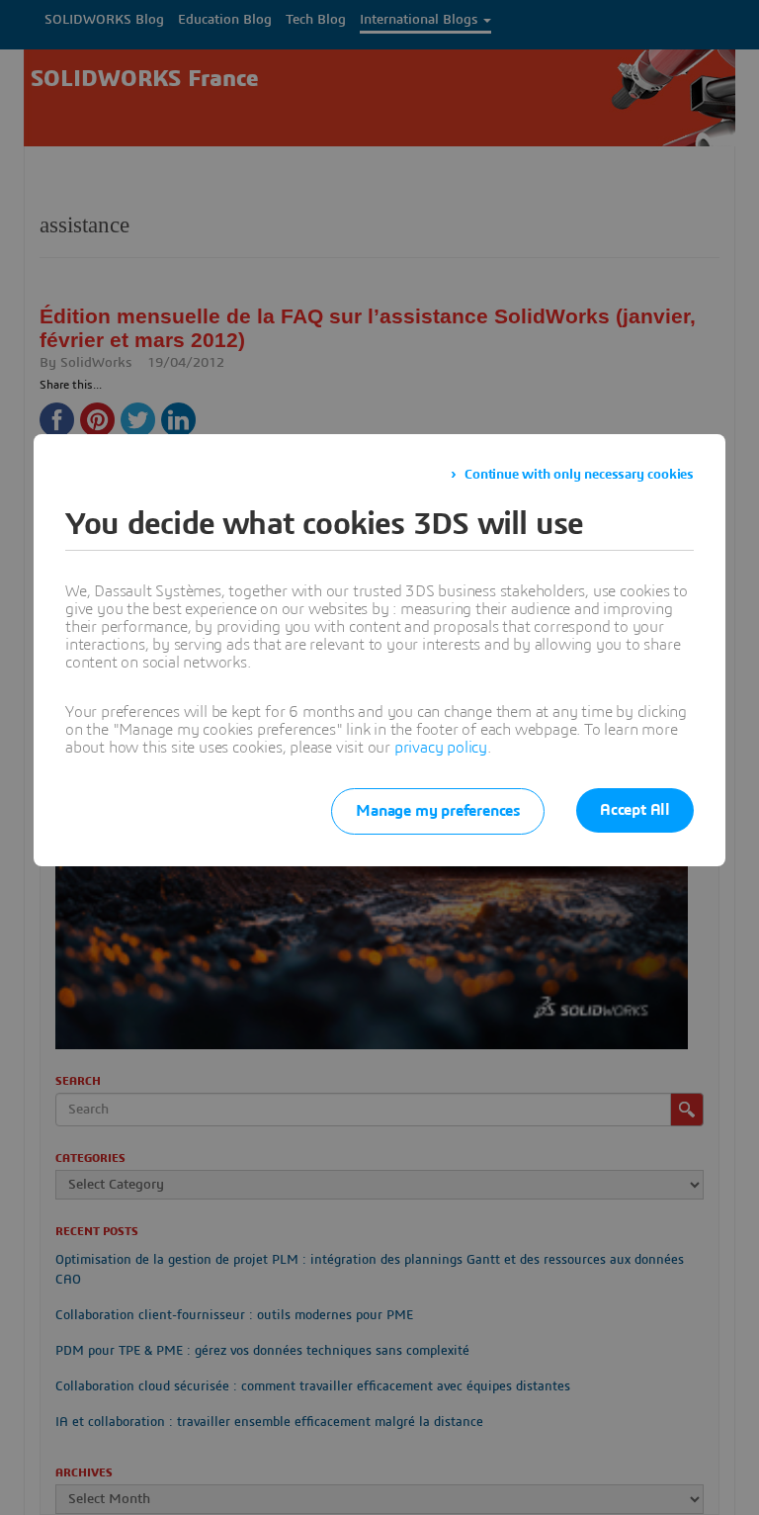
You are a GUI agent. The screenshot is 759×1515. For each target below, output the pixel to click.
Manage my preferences (438, 811)
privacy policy (440, 748)
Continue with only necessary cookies (579, 475)
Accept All (635, 810)
